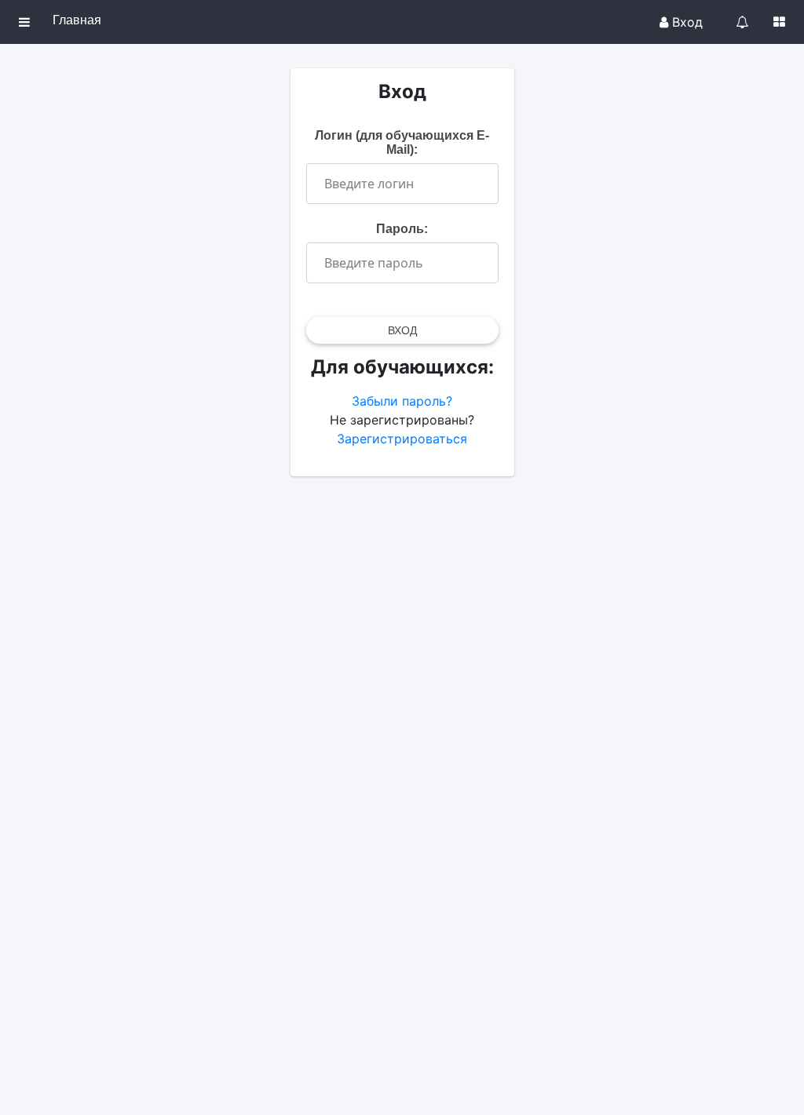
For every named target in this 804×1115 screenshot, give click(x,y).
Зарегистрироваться (402, 438)
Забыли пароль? (402, 401)
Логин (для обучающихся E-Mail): (402, 142)
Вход (685, 22)
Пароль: (402, 228)
